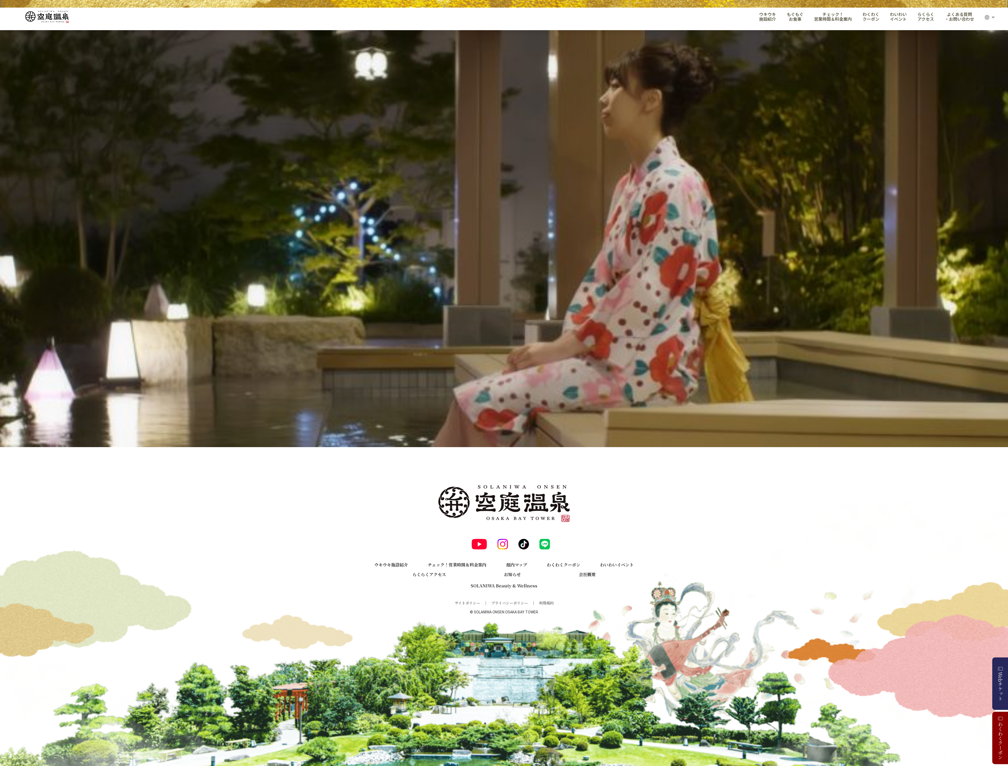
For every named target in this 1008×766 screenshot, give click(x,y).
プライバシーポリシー (509, 603)
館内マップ (516, 565)
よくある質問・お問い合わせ (959, 17)
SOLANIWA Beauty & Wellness (504, 586)
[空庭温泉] (47, 17)
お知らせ (512, 574)
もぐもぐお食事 (795, 17)
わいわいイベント (898, 17)
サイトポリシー (467, 603)
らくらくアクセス (925, 17)
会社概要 (587, 574)
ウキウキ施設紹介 (767, 17)
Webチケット (1000, 686)
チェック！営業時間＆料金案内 (833, 17)
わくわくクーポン (871, 17)
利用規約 (546, 603)
